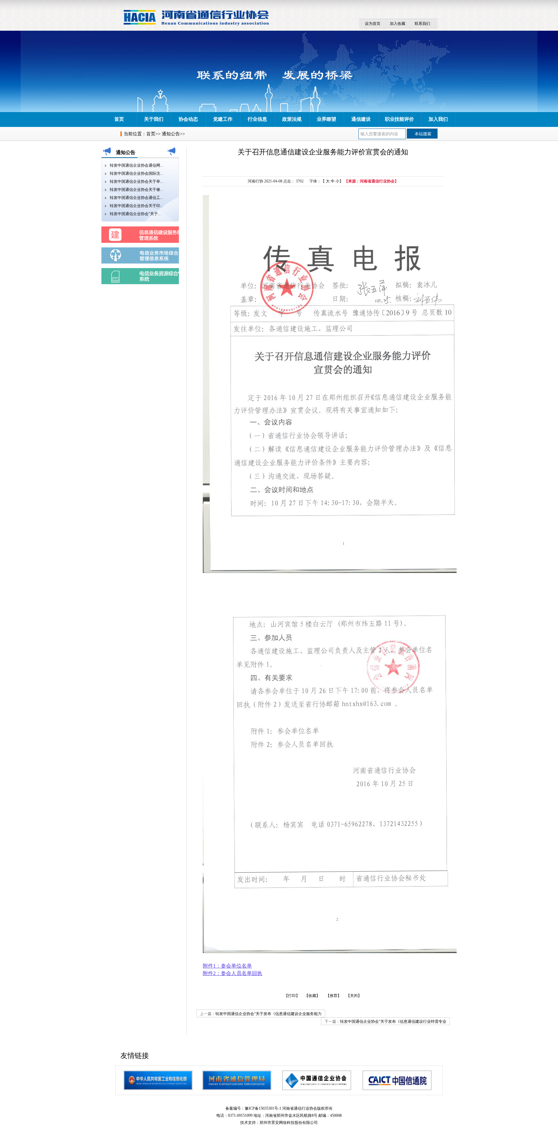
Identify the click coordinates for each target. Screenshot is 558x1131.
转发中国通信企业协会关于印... (136, 205)
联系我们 (422, 23)
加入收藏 (397, 23)
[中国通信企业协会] (316, 1080)
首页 (119, 119)
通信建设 (361, 119)
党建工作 (222, 119)
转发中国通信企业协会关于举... (136, 181)
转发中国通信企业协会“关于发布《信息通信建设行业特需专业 (393, 1021)
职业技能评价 (399, 119)
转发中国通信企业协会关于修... (136, 189)
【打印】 (292, 995)
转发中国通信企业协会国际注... (136, 173)
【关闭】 (354, 995)
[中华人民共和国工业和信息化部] (158, 1080)
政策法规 (292, 119)
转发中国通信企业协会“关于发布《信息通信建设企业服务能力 (268, 1014)
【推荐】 (333, 995)
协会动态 (188, 119)
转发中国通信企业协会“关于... (135, 214)
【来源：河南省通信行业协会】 (371, 181)
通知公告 (171, 133)
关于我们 (153, 119)
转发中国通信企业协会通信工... (136, 197)
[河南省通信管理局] (236, 1080)
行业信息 (257, 119)
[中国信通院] (397, 1080)
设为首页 (372, 23)
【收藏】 (312, 995)
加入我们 (438, 119)
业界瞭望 (326, 119)
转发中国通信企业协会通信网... (136, 165)
